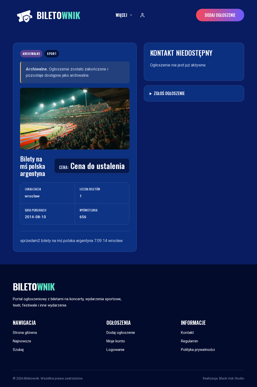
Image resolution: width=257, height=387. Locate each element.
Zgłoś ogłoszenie (169, 93)
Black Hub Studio (231, 378)
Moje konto (115, 341)
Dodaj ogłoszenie (220, 15)
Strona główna (25, 332)
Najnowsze (22, 341)
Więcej (121, 15)
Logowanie (115, 349)
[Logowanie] (142, 15)
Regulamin (189, 341)
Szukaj (18, 349)
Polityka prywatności (198, 349)
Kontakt (187, 332)
